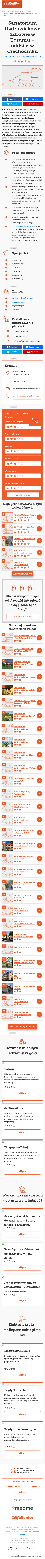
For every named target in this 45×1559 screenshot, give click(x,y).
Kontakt (11, 1550)
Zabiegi (22, 1492)
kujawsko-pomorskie (31, 56)
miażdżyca (31, 173)
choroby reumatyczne (22, 226)
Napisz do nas (22, 616)
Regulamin (31, 1548)
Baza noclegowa (12, 434)
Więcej (23, 1092)
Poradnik (35, 1487)
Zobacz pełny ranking (23, 1026)
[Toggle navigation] (42, 11)
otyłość (25, 220)
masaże (15, 309)
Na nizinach (8, 94)
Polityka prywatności (16, 1548)
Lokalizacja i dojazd (14, 422)
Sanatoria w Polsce (14, 1487)
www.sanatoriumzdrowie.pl (26, 396)
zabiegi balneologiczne (22, 298)
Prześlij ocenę (23, 495)
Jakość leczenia (12, 459)
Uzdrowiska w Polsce (22, 1481)
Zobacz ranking (22, 573)
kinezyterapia (18, 302)
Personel (9, 446)
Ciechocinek (9, 56)
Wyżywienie (10, 471)
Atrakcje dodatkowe (14, 483)
